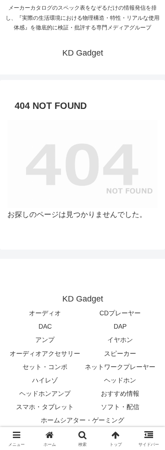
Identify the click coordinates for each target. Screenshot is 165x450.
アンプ (45, 339)
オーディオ (45, 313)
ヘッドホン (120, 380)
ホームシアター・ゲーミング (82, 420)
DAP (120, 326)
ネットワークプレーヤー (120, 366)
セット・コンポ (44, 366)
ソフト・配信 (120, 406)
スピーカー (120, 353)
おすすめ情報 (120, 393)
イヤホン (120, 339)
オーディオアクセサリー (45, 353)
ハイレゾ (45, 380)
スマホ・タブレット (45, 406)
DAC (45, 326)
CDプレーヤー (120, 313)
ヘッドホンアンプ (45, 393)
